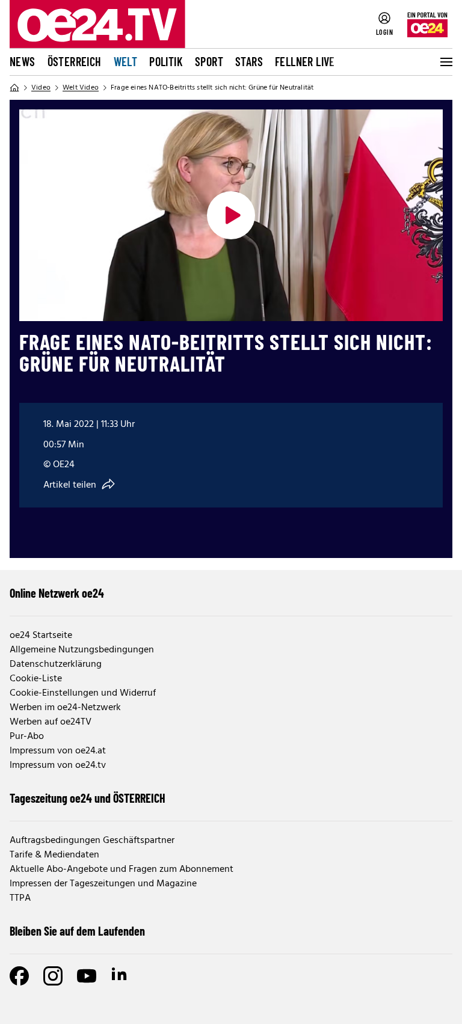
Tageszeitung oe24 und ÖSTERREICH (87, 798)
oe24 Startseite (41, 635)
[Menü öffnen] (445, 62)
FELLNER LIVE (305, 61)
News (22, 61)
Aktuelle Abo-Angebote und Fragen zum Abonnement (121, 869)
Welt (126, 61)
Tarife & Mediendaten (54, 855)
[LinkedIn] (120, 976)
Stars (249, 61)
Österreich (75, 61)
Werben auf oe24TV (50, 722)
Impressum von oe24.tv (58, 765)
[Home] (14, 88)
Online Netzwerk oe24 (57, 593)
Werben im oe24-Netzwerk (65, 708)
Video (41, 88)
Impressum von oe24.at (58, 751)
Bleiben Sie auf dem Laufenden (77, 931)
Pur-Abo (27, 736)
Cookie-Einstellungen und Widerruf (83, 693)
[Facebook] (19, 976)
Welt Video (81, 88)
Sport (209, 61)
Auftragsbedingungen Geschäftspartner (92, 840)
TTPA (20, 898)
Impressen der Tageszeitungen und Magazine (103, 884)
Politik (166, 61)
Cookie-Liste (36, 679)
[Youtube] (86, 976)
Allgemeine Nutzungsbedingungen (82, 650)
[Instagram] (53, 976)
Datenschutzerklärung (56, 664)
